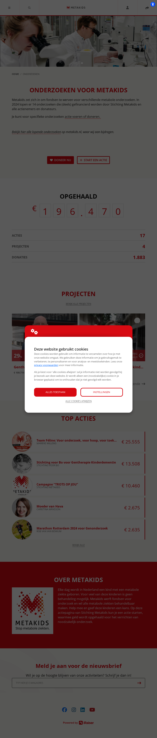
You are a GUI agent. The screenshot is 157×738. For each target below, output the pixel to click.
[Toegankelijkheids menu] (152, 4)
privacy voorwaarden (46, 365)
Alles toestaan (55, 392)
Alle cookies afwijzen (78, 401)
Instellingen (101, 392)
